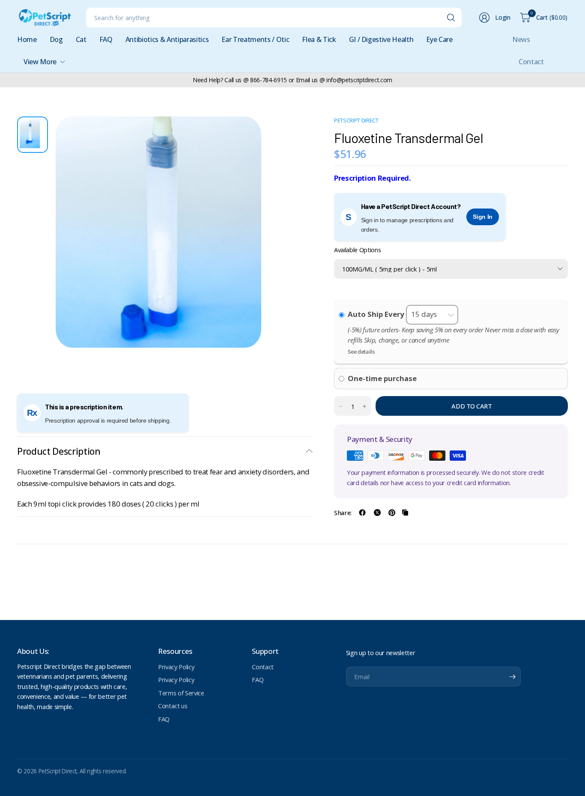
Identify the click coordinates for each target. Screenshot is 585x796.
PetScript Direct (356, 120)
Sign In (482, 216)
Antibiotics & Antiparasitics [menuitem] (167, 39)
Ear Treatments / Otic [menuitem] (255, 39)
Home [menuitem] (27, 39)
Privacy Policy (176, 666)
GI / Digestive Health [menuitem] (381, 39)
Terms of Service (181, 693)
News (521, 39)
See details (361, 351)
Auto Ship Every (377, 314)
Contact (531, 61)
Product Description (59, 451)
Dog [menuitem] (56, 39)
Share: (343, 513)
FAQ (164, 719)
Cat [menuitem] (81, 39)
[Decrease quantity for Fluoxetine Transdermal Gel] (340, 406)
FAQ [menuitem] (106, 39)
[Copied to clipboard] (405, 512)
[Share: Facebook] (362, 512)
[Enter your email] (512, 676)
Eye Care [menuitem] (439, 39)
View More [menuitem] (40, 61)
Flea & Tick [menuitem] (319, 39)
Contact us (173, 705)
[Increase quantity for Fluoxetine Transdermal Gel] (364, 406)
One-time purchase (382, 378)
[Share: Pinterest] (391, 512)
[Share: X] (377, 512)
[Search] (451, 17)
